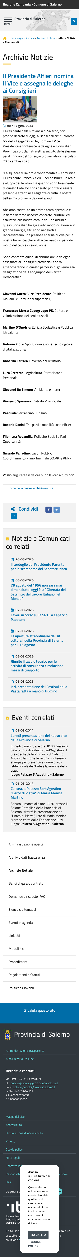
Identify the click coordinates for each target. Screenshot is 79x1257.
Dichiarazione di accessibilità (24, 1133)
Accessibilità (14, 1124)
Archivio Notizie (45, 38)
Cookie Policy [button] (34, 1244)
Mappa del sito (15, 1116)
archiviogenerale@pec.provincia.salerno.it (34, 1083)
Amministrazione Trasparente (25, 1050)
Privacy (10, 1141)
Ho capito (38, 1234)
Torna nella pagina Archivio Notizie (31, 488)
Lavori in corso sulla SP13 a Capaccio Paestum (39, 617)
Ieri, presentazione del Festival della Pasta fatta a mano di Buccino (39, 689)
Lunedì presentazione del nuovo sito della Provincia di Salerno (39, 738)
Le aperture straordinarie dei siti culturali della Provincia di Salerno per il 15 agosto (37, 640)
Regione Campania (17, 4)
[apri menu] (8, 19)
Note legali (13, 1157)
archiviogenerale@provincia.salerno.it (34, 1087)
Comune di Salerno (48, 4)
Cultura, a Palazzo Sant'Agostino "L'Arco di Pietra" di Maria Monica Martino (36, 793)
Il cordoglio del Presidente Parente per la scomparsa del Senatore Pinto (39, 567)
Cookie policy (14, 1149)
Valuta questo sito (41, 1010)
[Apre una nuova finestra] (48, 510)
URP (8, 1182)
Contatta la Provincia (19, 1166)
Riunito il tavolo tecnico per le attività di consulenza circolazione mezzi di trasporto (37, 665)
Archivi (30, 38)
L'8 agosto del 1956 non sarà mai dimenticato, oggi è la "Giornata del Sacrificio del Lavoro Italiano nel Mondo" (38, 591)
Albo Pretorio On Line (20, 1058)
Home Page (16, 38)
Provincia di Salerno (29, 19)
